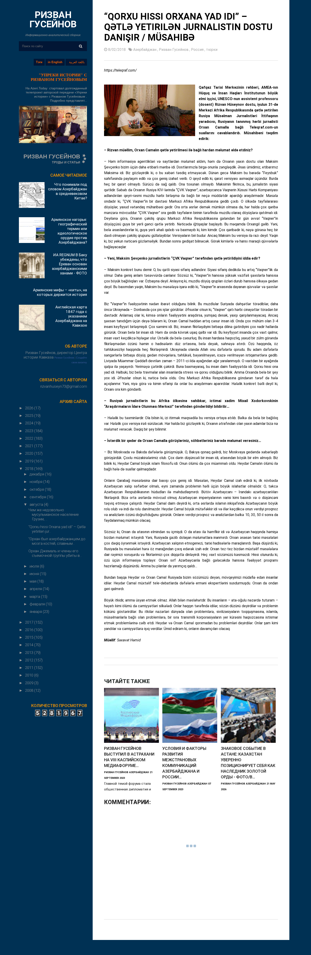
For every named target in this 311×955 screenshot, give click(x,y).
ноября (36, 481)
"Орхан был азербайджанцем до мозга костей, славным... (56, 541)
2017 (29, 622)
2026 (29, 408)
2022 (29, 438)
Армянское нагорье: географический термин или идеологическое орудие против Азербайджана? (69, 231)
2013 (29, 652)
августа (37, 504)
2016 (29, 629)
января (36, 611)
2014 (29, 645)
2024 (29, 423)
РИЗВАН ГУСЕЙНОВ (53, 19)
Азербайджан (145, 49)
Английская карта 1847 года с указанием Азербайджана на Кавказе (71, 316)
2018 (29, 468)
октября (37, 489)
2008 (29, 690)
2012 (29, 660)
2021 (29, 446)
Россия (197, 49)
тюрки (211, 49)
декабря (37, 474)
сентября (38, 497)
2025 (29, 415)
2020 (29, 453)
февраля (38, 604)
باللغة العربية (77, 62)
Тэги (39, 62)
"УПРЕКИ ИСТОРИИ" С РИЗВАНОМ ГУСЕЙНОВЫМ (59, 77)
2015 (29, 637)
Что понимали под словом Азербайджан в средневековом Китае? (67, 191)
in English (55, 62)
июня (35, 573)
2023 (29, 430)
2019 (29, 461)
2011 (29, 667)
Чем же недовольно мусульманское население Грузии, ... (53, 514)
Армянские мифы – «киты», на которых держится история (60, 292)
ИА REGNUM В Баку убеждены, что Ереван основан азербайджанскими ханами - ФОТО (69, 264)
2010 (29, 675)
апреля (36, 588)
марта (35, 596)
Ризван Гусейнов (64, 357)
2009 (29, 683)
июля (35, 566)
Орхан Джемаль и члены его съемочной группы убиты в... (55, 553)
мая (33, 581)
